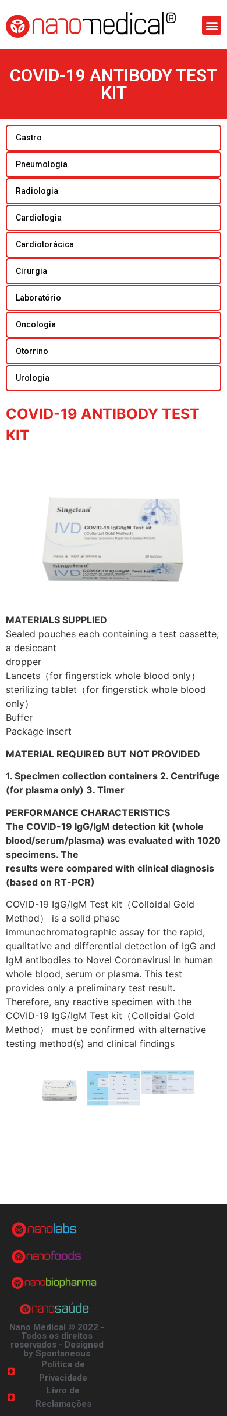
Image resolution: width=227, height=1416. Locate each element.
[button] (211, 25)
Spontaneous (63, 1353)
